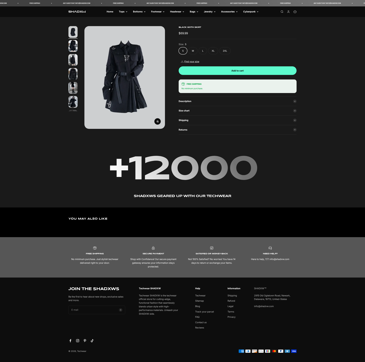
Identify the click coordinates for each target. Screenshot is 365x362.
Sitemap (199, 300)
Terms (231, 311)
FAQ (197, 316)
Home (110, 11)
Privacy (232, 316)
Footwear (156, 11)
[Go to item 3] (73, 60)
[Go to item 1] (73, 32)
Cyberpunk (249, 11)
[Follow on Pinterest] (85, 341)
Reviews (199, 327)
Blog (197, 306)
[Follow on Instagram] (78, 341)
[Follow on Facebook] (70, 341)
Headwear (175, 11)
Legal (230, 306)
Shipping (232, 295)
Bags (192, 11)
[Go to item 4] (73, 74)
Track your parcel (204, 311)
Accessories (228, 11)
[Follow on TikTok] (92, 341)
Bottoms (138, 11)
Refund (231, 300)
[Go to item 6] (73, 102)
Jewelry (208, 11)
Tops (121, 11)
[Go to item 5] (73, 88)
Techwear (200, 295)
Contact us (201, 322)
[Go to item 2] (73, 46)
